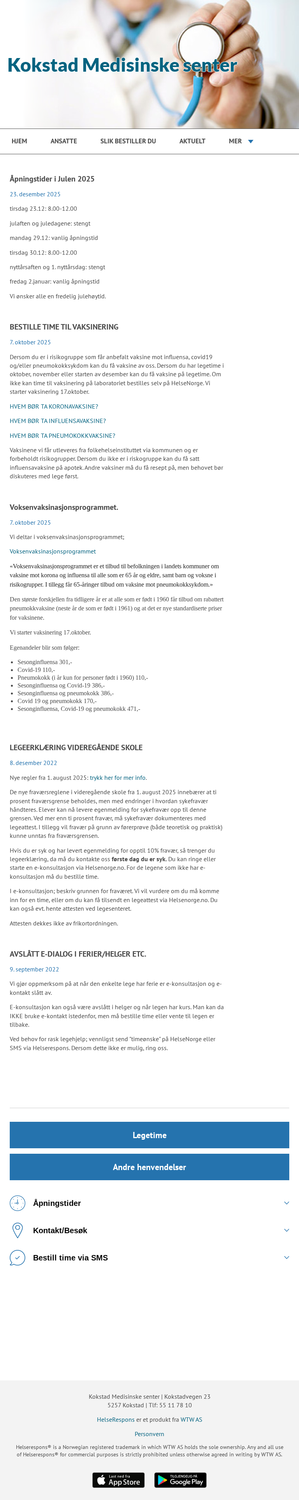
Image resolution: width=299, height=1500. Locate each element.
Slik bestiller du (128, 141)
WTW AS (191, 1419)
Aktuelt (192, 141)
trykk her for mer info (118, 777)
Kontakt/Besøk (60, 1230)
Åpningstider (57, 1203)
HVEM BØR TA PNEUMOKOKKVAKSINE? (62, 435)
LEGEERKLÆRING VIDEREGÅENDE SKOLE (76, 747)
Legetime (150, 1135)
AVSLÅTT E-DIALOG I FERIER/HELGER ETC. (78, 954)
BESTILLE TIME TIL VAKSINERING (64, 327)
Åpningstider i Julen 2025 (52, 179)
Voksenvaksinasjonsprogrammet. (64, 507)
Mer (235, 141)
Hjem (19, 141)
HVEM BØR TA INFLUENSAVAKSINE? (58, 421)
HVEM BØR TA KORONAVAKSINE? (54, 406)
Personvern (149, 1434)
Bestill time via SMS (70, 1257)
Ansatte (64, 141)
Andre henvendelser (149, 1167)
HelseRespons (116, 1419)
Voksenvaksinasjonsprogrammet (53, 551)
